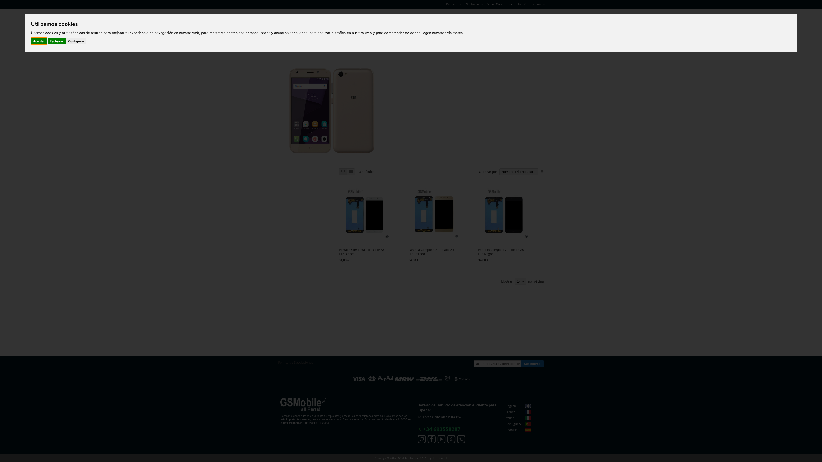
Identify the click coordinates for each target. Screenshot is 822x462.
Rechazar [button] (56, 41)
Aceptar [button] (39, 41)
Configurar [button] (76, 41)
